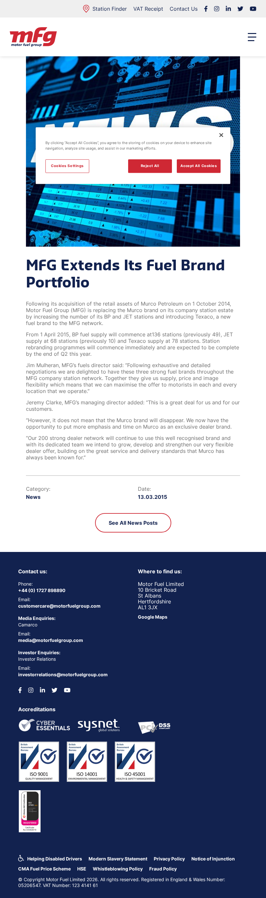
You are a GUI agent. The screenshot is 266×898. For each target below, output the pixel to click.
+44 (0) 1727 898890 (42, 590)
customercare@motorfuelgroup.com (59, 606)
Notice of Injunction (213, 858)
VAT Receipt (148, 9)
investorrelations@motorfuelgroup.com (63, 674)
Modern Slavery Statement (118, 858)
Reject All (150, 165)
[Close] (221, 135)
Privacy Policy (169, 858)
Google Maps (152, 617)
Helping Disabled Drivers (54, 858)
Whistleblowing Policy (118, 868)
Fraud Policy (163, 868)
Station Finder (109, 9)
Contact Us (184, 9)
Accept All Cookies (198, 165)
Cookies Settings (67, 165)
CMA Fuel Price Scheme (44, 868)
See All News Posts (133, 523)
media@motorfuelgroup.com (50, 640)
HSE (81, 868)
